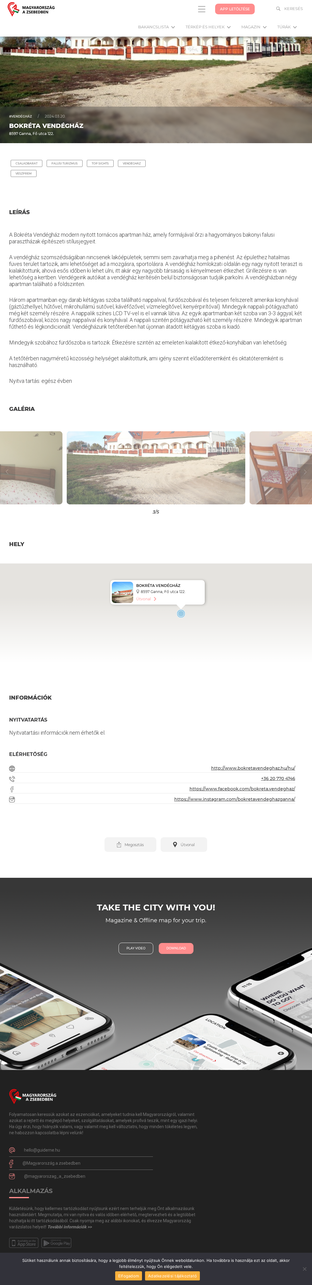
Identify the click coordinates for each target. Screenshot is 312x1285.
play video (135, 948)
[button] (39, 467)
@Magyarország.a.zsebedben (51, 1163)
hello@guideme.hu (42, 1150)
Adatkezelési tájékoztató (172, 1275)
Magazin (251, 26)
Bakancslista (154, 26)
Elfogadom (128, 1275)
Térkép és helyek (205, 26)
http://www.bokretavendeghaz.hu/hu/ (253, 768)
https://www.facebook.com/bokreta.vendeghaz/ (242, 789)
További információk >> (69, 1226)
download (176, 948)
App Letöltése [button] (235, 9)
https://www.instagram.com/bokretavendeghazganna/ (234, 799)
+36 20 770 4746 (278, 778)
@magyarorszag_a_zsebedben (54, 1176)
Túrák (284, 26)
